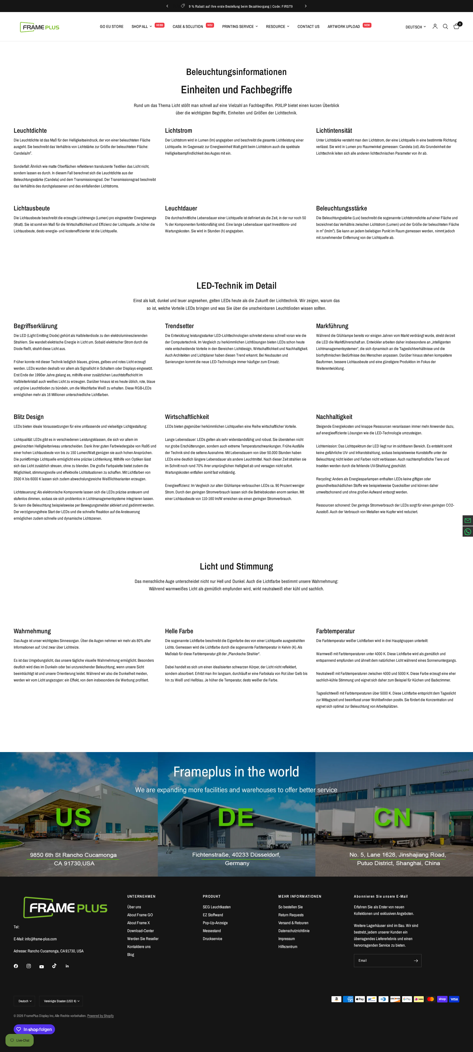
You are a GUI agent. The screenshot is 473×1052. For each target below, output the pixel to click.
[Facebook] (20, 966)
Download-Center (140, 930)
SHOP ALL (140, 26)
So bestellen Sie (290, 907)
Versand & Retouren (293, 923)
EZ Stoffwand (213, 915)
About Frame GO (140, 915)
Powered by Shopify (100, 1015)
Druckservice (212, 938)
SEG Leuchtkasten (217, 907)
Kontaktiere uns (139, 946)
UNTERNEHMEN (141, 896)
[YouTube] (45, 967)
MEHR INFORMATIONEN (299, 896)
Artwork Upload (344, 26)
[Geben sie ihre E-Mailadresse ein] (416, 960)
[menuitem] (112, 27)
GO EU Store (111, 26)
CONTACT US (308, 26)
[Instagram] (33, 966)
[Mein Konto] (435, 26)
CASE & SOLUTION (188, 26)
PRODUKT (212, 896)
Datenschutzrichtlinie (294, 930)
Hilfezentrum (287, 946)
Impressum (286, 938)
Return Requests (291, 915)
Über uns (134, 907)
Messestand (212, 930)
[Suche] (445, 26)
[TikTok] (58, 966)
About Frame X (138, 923)
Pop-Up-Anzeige (215, 923)
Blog (130, 954)
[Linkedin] (71, 966)
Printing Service (238, 26)
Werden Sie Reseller (142, 938)
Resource (275, 26)
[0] (455, 26)
